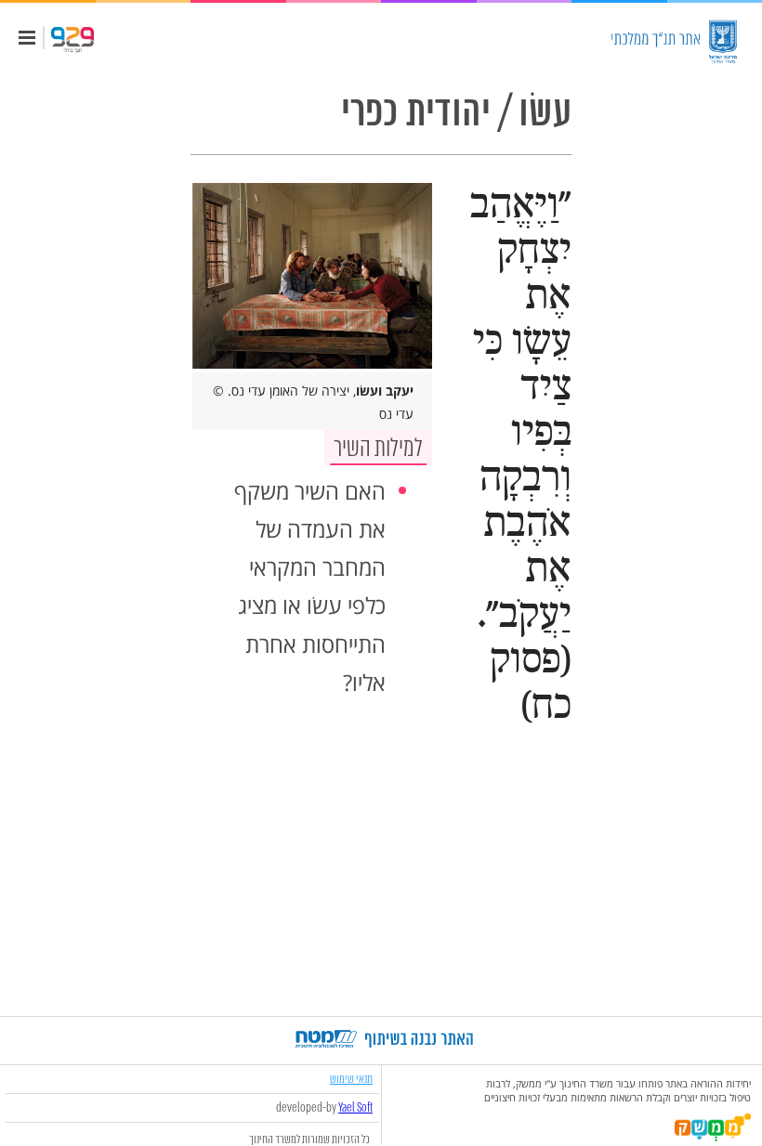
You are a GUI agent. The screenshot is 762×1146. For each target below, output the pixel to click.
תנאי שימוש (351, 1078)
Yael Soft (355, 1107)
